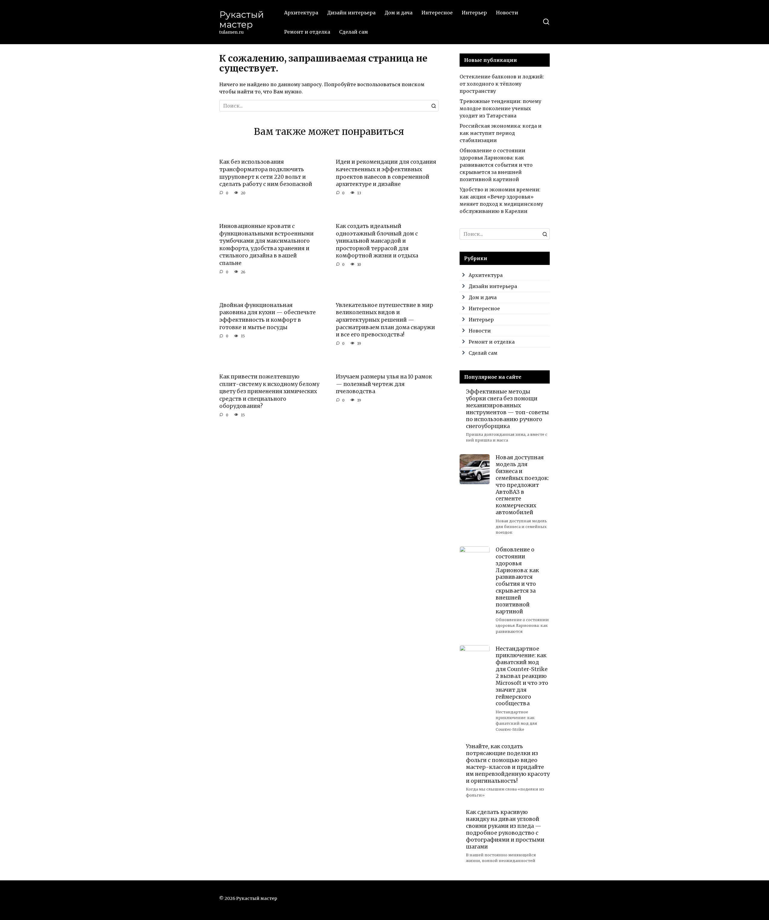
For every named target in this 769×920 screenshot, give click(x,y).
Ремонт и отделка (307, 32)
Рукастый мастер (241, 19)
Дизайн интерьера (351, 13)
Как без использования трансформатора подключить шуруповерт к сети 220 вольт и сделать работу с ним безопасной (265, 173)
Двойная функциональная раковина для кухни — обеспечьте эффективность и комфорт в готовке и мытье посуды (267, 316)
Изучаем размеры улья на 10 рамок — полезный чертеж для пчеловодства (384, 384)
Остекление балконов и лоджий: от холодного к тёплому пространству (502, 84)
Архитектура (301, 13)
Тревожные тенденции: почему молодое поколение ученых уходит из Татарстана (500, 108)
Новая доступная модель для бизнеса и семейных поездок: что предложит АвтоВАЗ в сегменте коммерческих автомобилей (522, 485)
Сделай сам (353, 32)
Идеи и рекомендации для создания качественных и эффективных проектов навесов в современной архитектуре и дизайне (386, 173)
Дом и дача (398, 13)
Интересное (437, 13)
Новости (507, 13)
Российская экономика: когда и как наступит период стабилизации (501, 133)
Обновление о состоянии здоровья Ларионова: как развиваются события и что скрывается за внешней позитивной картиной (496, 164)
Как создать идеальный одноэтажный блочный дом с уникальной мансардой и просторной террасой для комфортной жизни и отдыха (377, 241)
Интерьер (474, 13)
